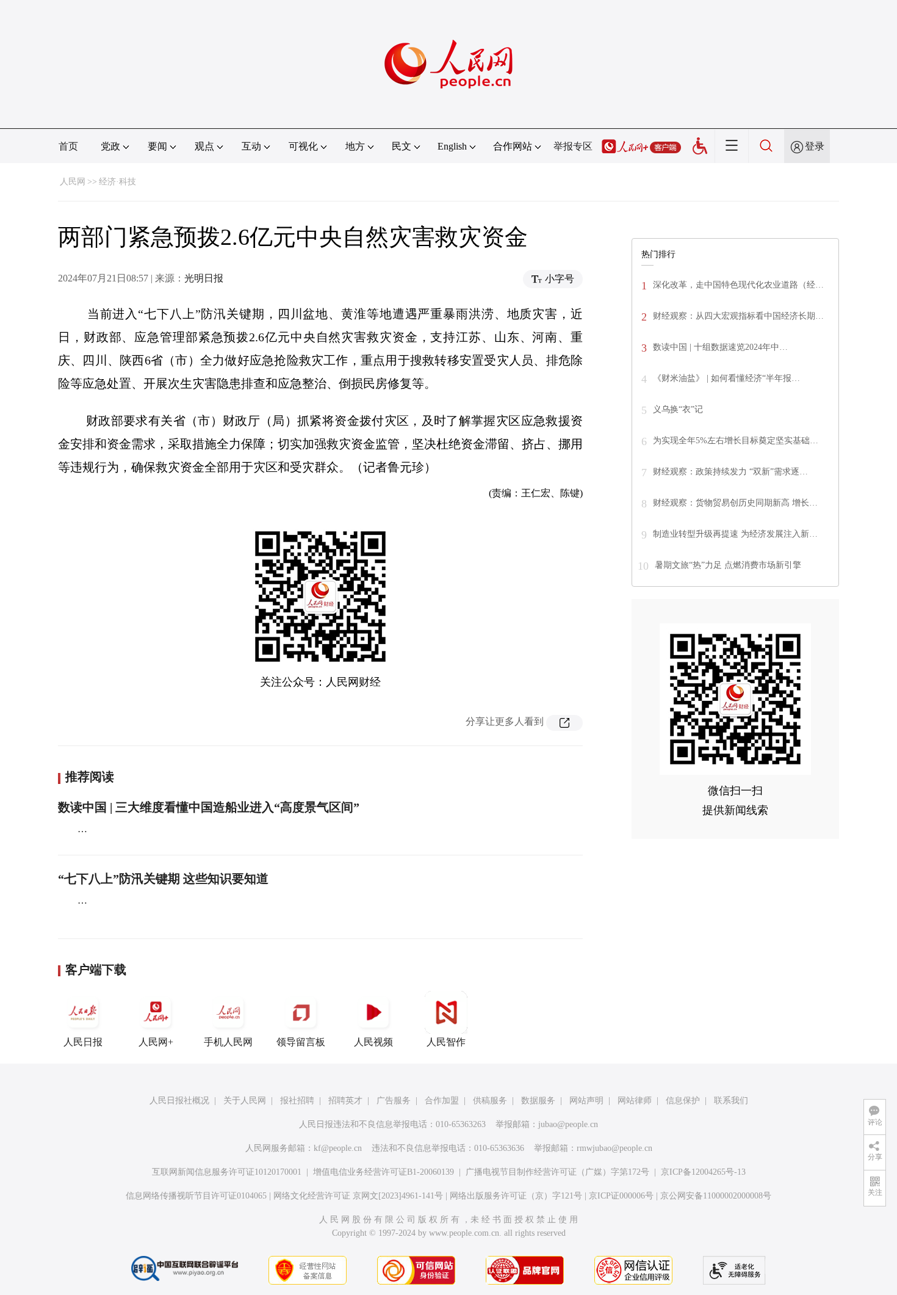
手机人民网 (228, 1042)
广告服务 (393, 1100)
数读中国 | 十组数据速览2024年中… (720, 347)
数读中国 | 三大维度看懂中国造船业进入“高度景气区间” (208, 807)
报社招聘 (297, 1100)
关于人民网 (244, 1100)
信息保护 (683, 1100)
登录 (814, 146)
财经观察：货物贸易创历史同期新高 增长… (735, 502)
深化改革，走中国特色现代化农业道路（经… (738, 284)
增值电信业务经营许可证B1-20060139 (383, 1172)
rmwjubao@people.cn (614, 1148)
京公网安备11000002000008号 (715, 1195)
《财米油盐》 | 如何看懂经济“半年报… (726, 378)
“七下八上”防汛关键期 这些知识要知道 (163, 878)
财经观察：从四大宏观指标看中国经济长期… (738, 316)
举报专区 (573, 146)
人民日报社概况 (179, 1100)
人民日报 (83, 1042)
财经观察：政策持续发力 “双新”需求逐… (730, 471)
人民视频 (373, 1042)
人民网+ (156, 1042)
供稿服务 (490, 1100)
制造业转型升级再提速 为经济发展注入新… (735, 534)
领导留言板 (300, 1042)
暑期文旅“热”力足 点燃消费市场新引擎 (728, 565)
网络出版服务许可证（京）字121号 (516, 1195)
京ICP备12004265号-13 (703, 1172)
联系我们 (731, 1100)
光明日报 (203, 278)
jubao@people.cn (568, 1124)
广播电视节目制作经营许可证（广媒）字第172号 (557, 1172)
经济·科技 (117, 181)
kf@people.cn (338, 1148)
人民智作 (446, 1042)
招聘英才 (345, 1100)
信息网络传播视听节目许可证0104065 (196, 1195)
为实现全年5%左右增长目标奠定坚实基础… (735, 440)
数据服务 (538, 1100)
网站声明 (586, 1100)
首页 (68, 146)
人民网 (72, 181)
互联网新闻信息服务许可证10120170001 (226, 1172)
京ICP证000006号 (621, 1195)
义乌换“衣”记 (678, 409)
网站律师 (635, 1100)
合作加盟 (442, 1100)
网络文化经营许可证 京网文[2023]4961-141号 (358, 1195)
